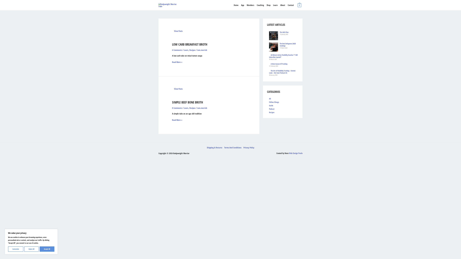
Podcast (271, 109)
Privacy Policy (248, 147)
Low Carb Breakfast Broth (189, 44)
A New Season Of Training (279, 64)
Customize (15, 249)
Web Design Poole (296, 153)
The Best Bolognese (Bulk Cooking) (288, 45)
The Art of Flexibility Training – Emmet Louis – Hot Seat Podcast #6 (282, 72)
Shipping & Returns (214, 147)
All (270, 98)
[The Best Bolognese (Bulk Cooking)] (273, 47)
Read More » (177, 61)
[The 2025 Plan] (273, 35)
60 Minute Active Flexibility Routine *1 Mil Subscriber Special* (283, 56)
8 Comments (177, 108)
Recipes (192, 50)
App (242, 5)
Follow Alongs (274, 102)
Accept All (47, 249)
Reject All (31, 249)
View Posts (178, 31)
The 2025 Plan (284, 32)
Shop (268, 5)
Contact (291, 5)
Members (250, 5)
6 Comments (177, 50)
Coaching (260, 5)
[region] (31, 241)
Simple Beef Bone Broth (187, 102)
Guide (271, 105)
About (282, 5)
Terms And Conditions (232, 147)
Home (236, 5)
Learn (275, 5)
